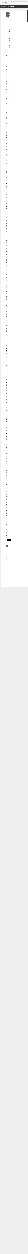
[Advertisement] (14, 37)
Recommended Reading (9, 31)
